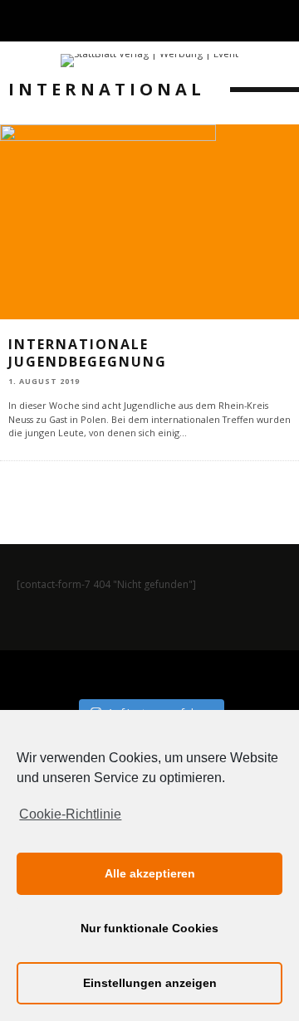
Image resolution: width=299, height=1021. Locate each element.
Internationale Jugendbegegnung (87, 353)
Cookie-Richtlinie (70, 814)
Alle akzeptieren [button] (150, 873)
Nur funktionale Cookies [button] (149, 928)
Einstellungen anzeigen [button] (150, 982)
